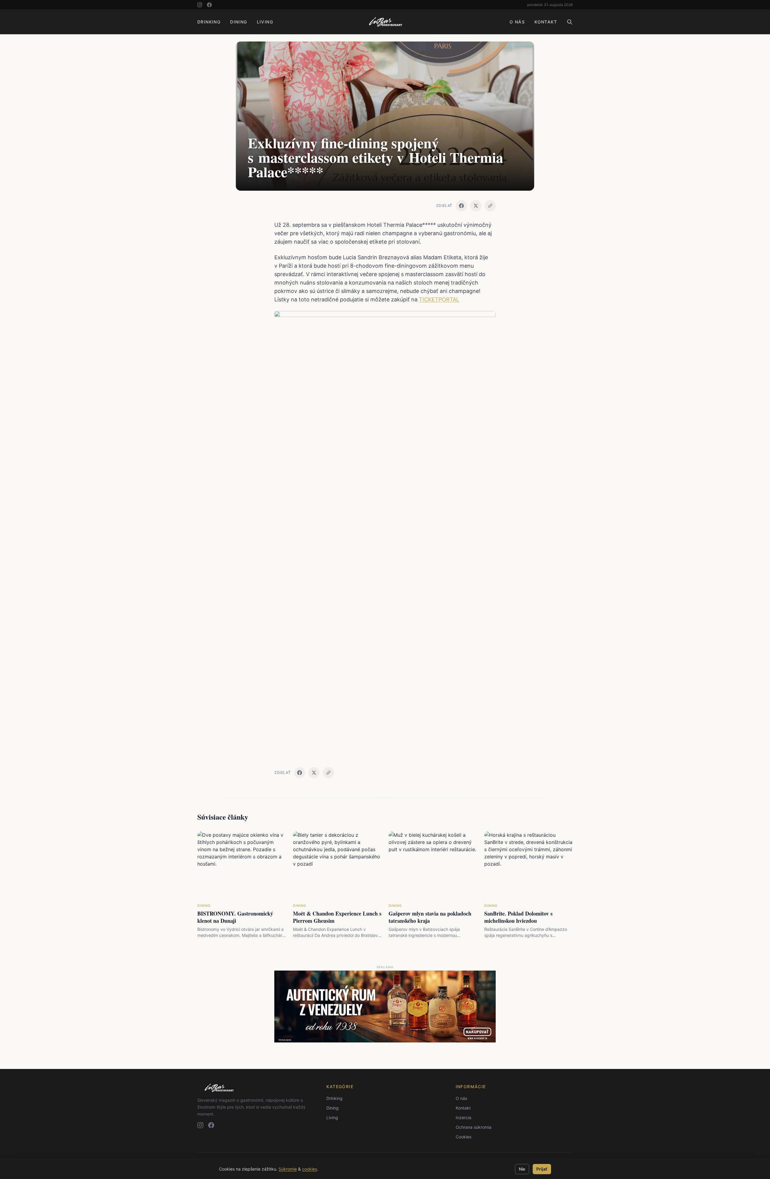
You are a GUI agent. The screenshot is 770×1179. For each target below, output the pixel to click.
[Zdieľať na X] (475, 205)
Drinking (208, 21)
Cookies (463, 1136)
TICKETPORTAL (439, 299)
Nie (522, 1168)
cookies (309, 1168)
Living (265, 21)
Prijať (541, 1168)
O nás (517, 21)
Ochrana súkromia (473, 1127)
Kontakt (545, 21)
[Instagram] (199, 4)
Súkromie (288, 1168)
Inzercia (463, 1117)
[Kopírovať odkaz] (490, 205)
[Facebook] (209, 4)
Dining (238, 21)
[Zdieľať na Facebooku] (461, 205)
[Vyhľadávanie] (570, 22)
